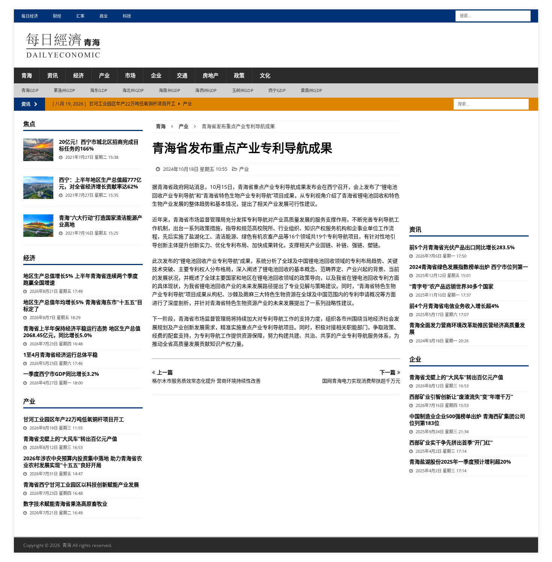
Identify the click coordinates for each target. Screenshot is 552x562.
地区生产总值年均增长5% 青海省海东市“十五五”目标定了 (82, 305)
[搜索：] (493, 15)
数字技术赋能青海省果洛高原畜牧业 (65, 503)
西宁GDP (277, 90)
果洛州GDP (64, 90)
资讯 (52, 75)
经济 (78, 75)
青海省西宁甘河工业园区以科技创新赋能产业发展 (81, 484)
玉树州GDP (242, 90)
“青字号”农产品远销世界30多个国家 (451, 286)
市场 (130, 75)
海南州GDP (169, 90)
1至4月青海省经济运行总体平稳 (60, 354)
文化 (265, 75)
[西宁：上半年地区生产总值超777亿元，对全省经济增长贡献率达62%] (38, 187)
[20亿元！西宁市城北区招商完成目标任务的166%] (38, 150)
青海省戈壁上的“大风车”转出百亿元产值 (70, 438)
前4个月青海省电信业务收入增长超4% (454, 305)
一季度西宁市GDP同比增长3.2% (61, 373)
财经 (57, 16)
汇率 (80, 16)
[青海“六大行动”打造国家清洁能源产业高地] (38, 225)
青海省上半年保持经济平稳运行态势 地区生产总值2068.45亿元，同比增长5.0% (81, 332)
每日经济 (29, 16)
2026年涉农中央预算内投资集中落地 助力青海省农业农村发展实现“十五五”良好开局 (82, 462)
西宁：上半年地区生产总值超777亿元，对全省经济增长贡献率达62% (100, 183)
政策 (239, 75)
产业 (104, 75)
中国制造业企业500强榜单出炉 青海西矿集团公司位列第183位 (467, 419)
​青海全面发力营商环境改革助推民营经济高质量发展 (467, 328)
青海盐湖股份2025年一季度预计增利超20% (460, 461)
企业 (156, 75)
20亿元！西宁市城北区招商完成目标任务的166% (99, 145)
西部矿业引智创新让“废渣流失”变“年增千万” (461, 396)
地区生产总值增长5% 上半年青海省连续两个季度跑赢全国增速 (80, 279)
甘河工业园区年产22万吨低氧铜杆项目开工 (73, 419)
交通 (182, 75)
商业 (104, 16)
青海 (26, 75)
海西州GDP (206, 90)
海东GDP (98, 90)
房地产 (211, 75)
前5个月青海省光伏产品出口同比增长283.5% (462, 247)
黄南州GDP (311, 90)
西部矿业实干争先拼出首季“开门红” (451, 442)
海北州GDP (133, 90)
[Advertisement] (469, 167)
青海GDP (30, 90)
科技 (127, 16)
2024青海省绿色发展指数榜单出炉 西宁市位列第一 (468, 266)
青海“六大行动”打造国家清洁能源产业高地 (100, 221)
